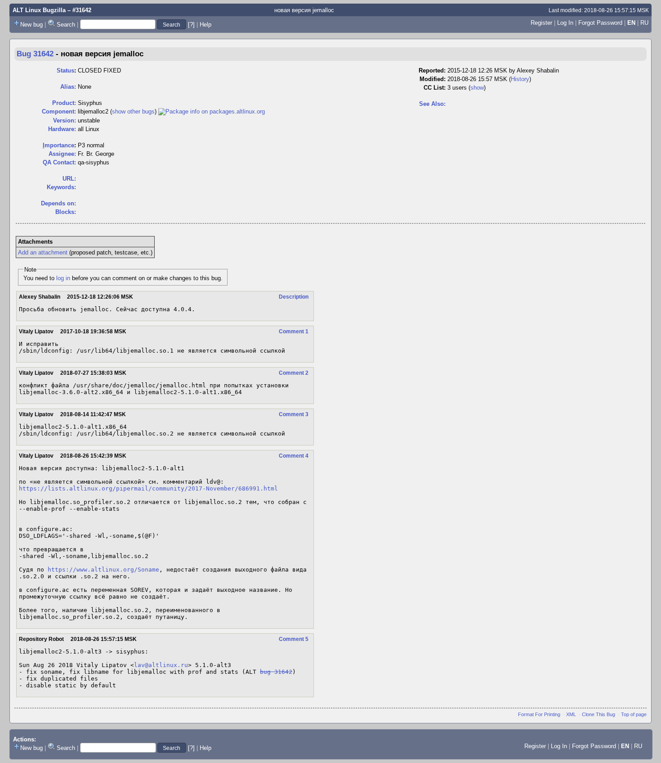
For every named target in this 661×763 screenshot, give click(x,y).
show (477, 87)
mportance (58, 145)
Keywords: (61, 187)
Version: (64, 120)
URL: (69, 178)
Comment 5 (293, 639)
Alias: (68, 86)
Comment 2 (293, 373)
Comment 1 (293, 331)
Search (66, 24)
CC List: (435, 87)
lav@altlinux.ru (161, 665)
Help (205, 24)
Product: (64, 103)
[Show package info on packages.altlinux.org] (211, 111)
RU (644, 22)
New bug (31, 24)
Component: (59, 111)
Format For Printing (539, 714)
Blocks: (65, 212)
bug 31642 (276, 671)
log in (63, 278)
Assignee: (62, 153)
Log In (565, 22)
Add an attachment (42, 252)
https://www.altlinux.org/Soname (103, 569)
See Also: (432, 103)
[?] (191, 24)
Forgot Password (600, 22)
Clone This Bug (598, 714)
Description (293, 297)
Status (65, 70)
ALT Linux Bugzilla (39, 10)
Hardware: (62, 129)
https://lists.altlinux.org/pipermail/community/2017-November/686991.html (148, 488)
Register (541, 22)
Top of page (634, 714)
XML (571, 714)
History (520, 79)
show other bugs (133, 111)
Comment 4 (293, 456)
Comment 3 (293, 414)
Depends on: (58, 203)
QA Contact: (59, 162)
